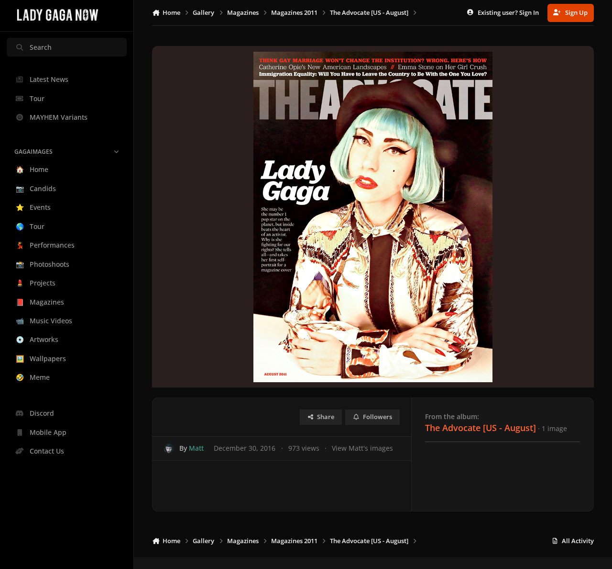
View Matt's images (362, 448)
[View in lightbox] (372, 216)
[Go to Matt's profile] (169, 449)
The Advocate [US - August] (480, 427)
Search (41, 47)
